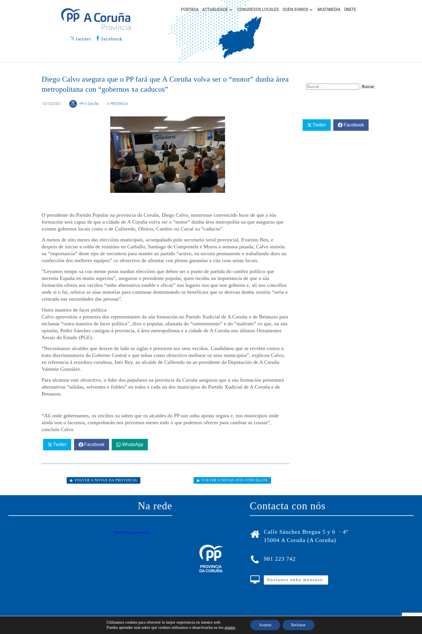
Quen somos (295, 9)
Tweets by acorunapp (132, 532)
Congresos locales (258, 9)
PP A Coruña (89, 104)
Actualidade (215, 9)
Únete (350, 9)
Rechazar (298, 625)
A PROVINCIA (117, 104)
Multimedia (329, 9)
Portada (190, 9)
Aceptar (265, 625)
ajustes (229, 627)
